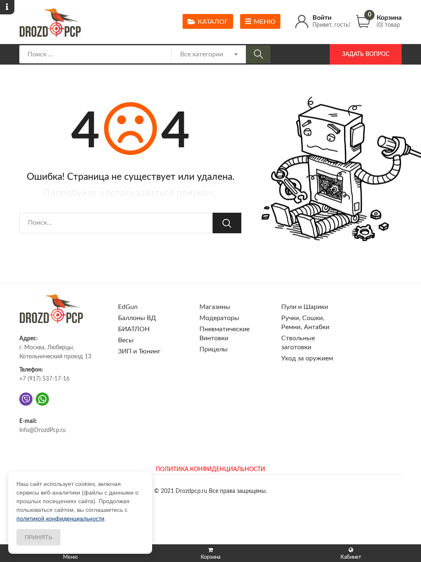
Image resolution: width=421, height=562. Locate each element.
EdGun (128, 307)
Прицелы (213, 349)
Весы (126, 340)
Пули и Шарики (304, 307)
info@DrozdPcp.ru (42, 430)
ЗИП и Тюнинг (139, 351)
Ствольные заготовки (298, 343)
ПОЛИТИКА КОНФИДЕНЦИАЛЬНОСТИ (210, 469)
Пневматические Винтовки (224, 333)
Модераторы (219, 318)
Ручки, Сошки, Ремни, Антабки (305, 322)
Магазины (214, 307)
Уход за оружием (307, 358)
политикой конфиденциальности (60, 518)
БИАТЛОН (134, 329)
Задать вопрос (365, 54)
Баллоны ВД (137, 318)
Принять (38, 537)
